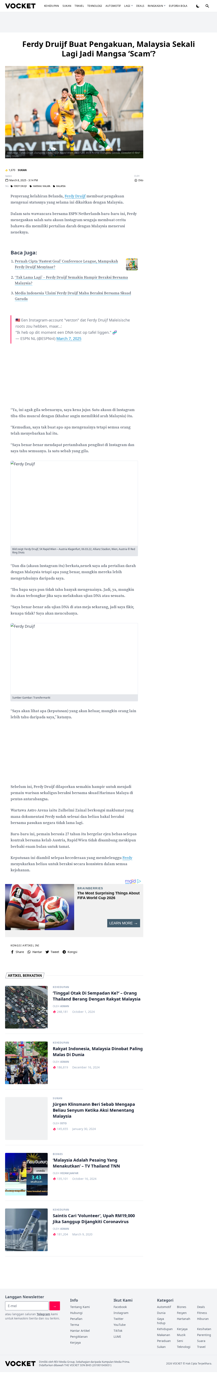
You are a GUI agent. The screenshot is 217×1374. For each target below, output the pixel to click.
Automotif (113, 6)
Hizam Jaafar (69, 1173)
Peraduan (164, 1341)
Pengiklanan (79, 1337)
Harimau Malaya (41, 186)
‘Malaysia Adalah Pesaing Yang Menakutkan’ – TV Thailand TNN (86, 1163)
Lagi (127, 6)
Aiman (64, 1006)
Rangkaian (155, 6)
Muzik (181, 1335)
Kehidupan (51, 6)
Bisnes (58, 1154)
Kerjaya (75, 1342)
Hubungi (76, 1313)
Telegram (43, 1314)
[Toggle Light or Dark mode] (198, 6)
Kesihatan (204, 1329)
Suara (201, 1341)
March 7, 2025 (68, 338)
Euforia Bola (178, 6)
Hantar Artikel (80, 1331)
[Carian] (207, 6)
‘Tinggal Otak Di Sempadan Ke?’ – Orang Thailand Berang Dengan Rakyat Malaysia (96, 996)
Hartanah (183, 1319)
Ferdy (127, 857)
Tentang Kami (80, 1307)
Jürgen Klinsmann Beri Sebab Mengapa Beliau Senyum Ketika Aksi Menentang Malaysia (94, 1110)
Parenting (204, 1335)
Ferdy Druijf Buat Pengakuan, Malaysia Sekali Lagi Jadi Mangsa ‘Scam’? (108, 49)
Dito (140, 180)
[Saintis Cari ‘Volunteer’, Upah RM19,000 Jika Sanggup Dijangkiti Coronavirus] (26, 1229)
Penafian (76, 1319)
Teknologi (94, 6)
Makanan (163, 1335)
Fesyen (182, 1313)
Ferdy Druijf (20, 186)
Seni (180, 1341)
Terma (74, 1325)
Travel (79, 6)
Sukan (67, 6)
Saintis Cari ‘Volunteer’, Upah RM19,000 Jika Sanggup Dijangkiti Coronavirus (94, 1218)
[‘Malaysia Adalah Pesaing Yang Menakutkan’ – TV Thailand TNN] (26, 1174)
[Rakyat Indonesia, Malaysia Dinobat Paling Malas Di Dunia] (26, 1062)
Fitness (202, 1313)
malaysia (60, 186)
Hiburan (203, 1319)
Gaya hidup (161, 1321)
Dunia (161, 1313)
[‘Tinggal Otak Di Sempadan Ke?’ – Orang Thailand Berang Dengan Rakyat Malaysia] (26, 1007)
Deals (140, 6)
